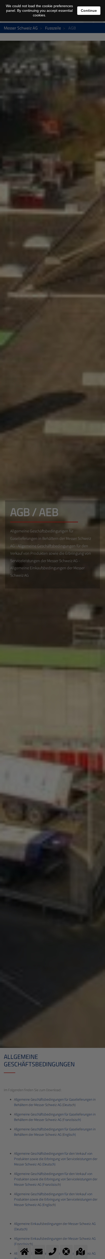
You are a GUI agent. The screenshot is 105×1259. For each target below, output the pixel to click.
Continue (89, 10)
